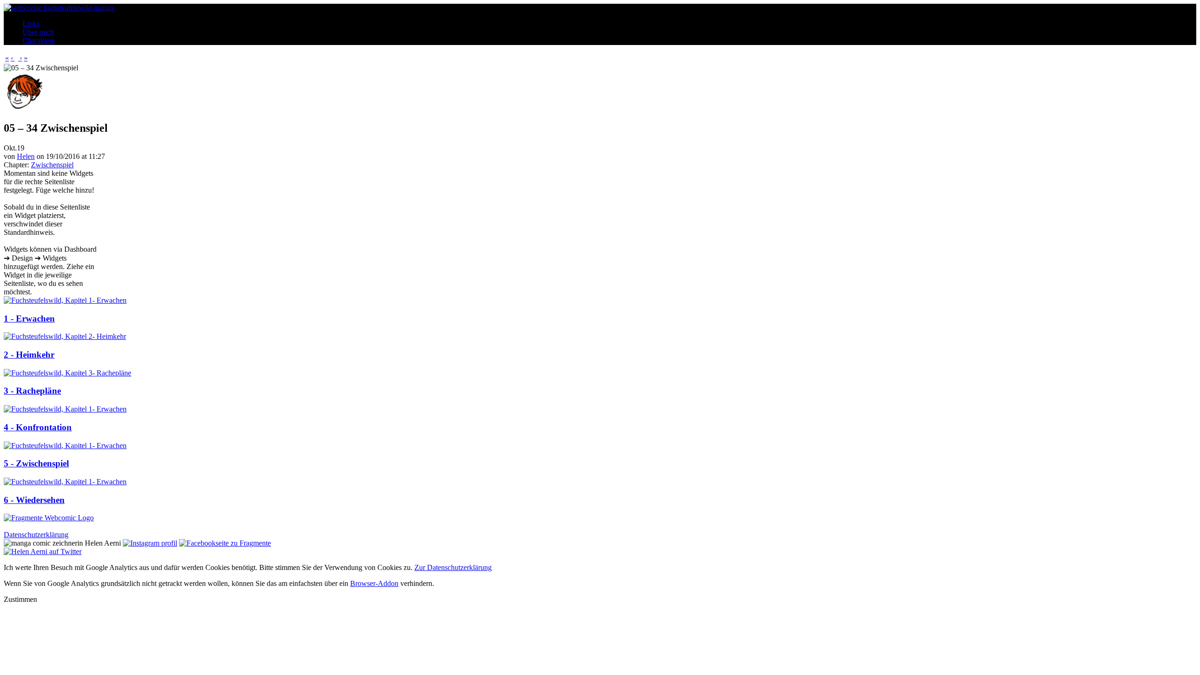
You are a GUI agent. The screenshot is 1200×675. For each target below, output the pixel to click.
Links (30, 24)
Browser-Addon (374, 583)
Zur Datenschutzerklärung (453, 567)
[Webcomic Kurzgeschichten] (49, 518)
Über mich (38, 32)
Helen (26, 156)
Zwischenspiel (52, 165)
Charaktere (38, 41)
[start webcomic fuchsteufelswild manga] (58, 8)
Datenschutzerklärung (36, 535)
